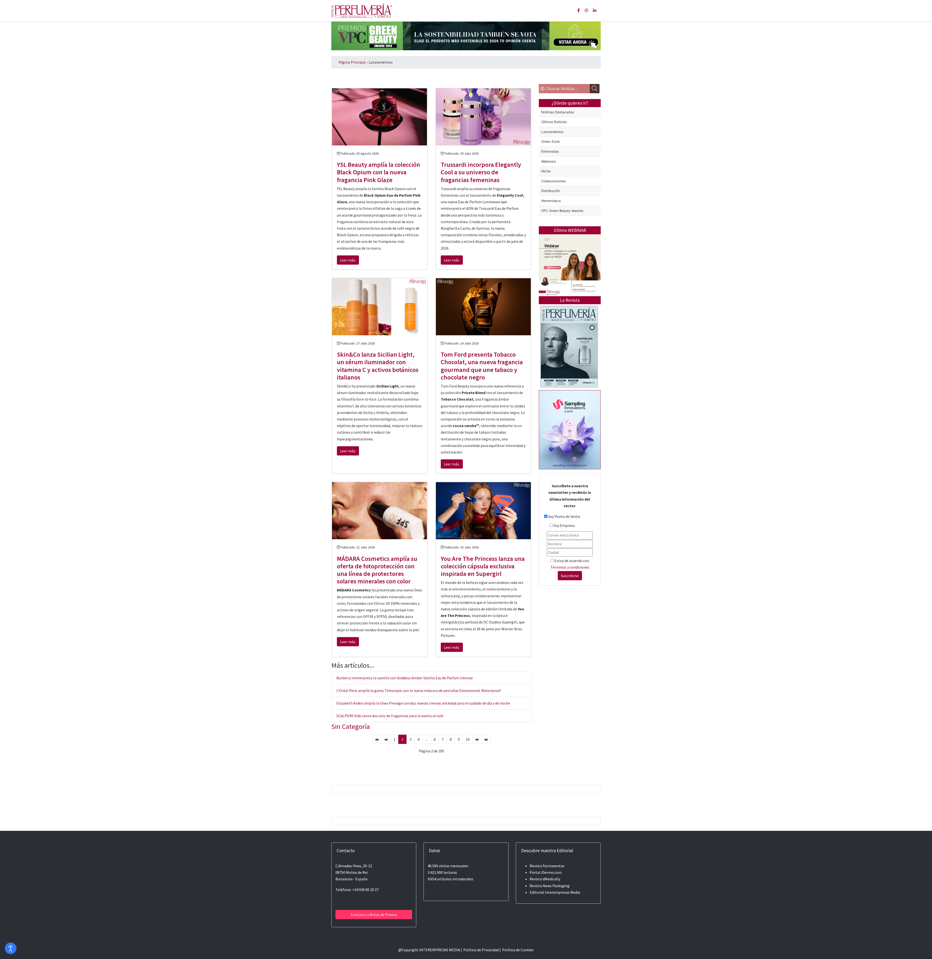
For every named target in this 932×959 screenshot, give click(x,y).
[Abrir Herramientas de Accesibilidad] (11, 948)
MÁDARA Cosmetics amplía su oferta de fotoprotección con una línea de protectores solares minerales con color (377, 570)
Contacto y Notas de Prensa (374, 914)
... (426, 739)
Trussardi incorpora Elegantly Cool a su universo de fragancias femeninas (481, 172)
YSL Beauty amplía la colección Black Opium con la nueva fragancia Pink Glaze (378, 172)
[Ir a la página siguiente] (477, 739)
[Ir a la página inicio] (377, 739)
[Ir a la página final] (486, 739)
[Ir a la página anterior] (386, 739)
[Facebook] (578, 10)
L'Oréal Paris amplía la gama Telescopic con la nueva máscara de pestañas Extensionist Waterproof (418, 690)
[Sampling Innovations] (569, 429)
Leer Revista (569, 366)
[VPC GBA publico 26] (466, 35)
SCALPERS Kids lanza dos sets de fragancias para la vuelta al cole (389, 715)
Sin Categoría (350, 726)
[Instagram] (586, 10)
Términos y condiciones (569, 567)
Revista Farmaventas (547, 865)
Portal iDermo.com (546, 872)
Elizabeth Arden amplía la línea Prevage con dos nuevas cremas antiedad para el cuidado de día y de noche (423, 703)
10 (468, 739)
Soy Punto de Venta (564, 516)
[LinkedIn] (594, 10)
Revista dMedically (545, 878)
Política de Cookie (517, 949)
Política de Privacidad (481, 949)
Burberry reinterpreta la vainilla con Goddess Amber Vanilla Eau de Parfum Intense (404, 677)
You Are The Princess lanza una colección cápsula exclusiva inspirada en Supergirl (483, 566)
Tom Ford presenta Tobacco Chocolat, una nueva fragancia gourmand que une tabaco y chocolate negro (482, 365)
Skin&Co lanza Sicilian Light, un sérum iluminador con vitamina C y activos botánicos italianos (377, 365)
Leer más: (348, 260)
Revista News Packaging (550, 885)
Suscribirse (570, 575)
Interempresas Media (562, 892)
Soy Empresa (564, 525)
